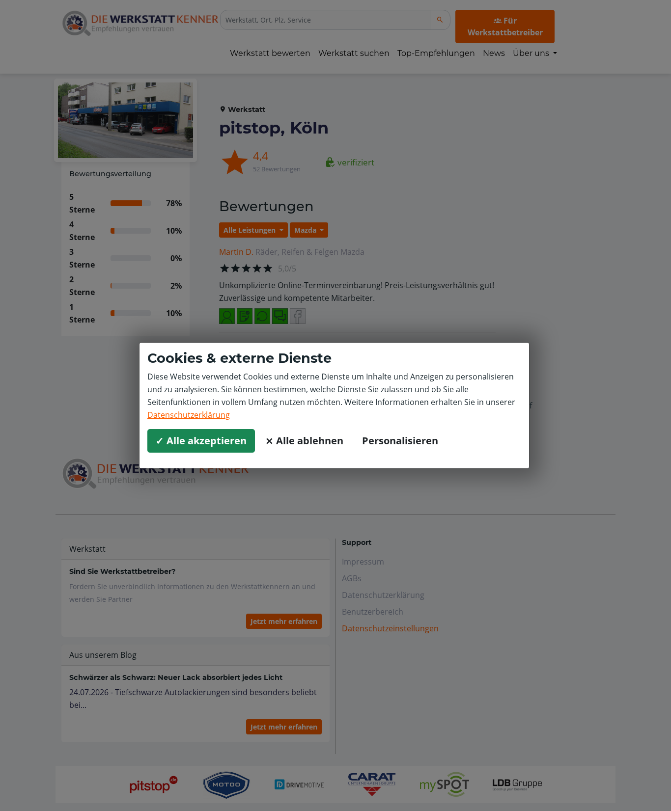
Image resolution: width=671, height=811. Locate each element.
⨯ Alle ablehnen (304, 440)
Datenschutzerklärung (188, 414)
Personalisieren (400, 440)
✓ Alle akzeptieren (201, 440)
